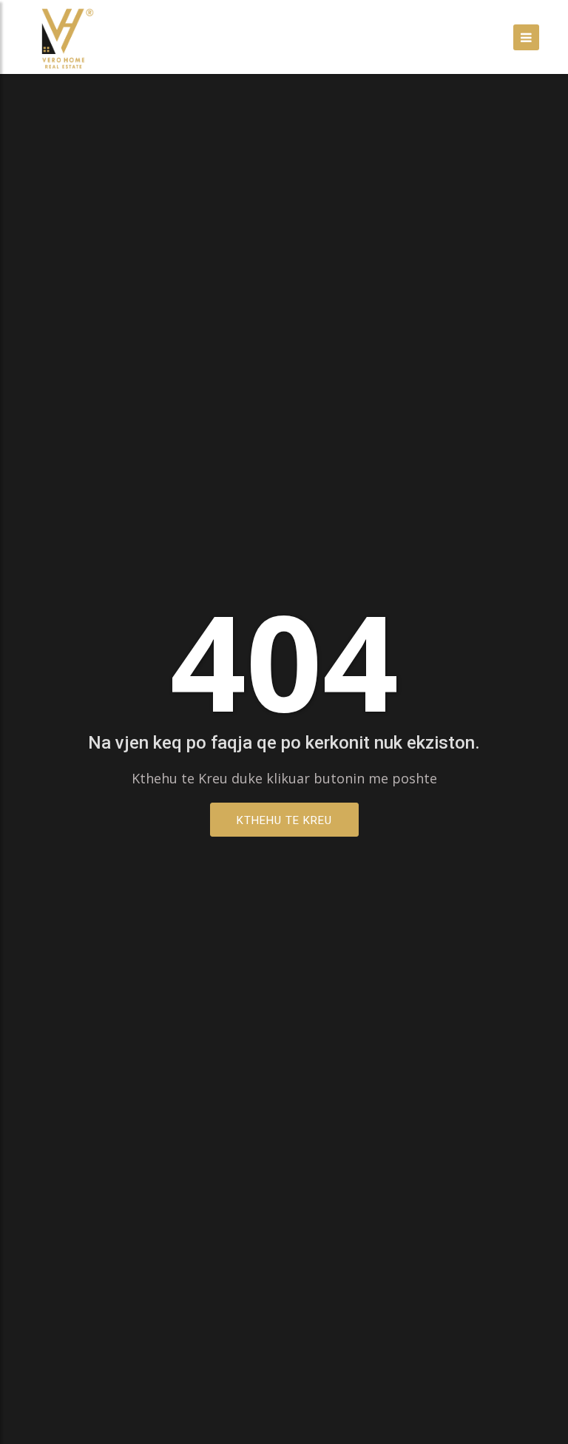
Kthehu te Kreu (284, 820)
